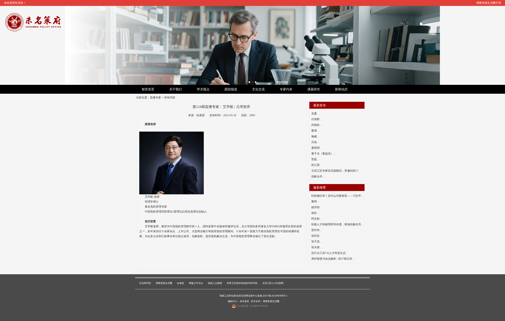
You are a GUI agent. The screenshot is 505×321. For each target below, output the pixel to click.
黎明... (315, 201)
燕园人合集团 (215, 283)
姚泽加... (316, 207)
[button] (249, 82)
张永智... (316, 247)
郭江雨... (316, 165)
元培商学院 (145, 283)
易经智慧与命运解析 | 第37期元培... (332, 258)
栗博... (315, 130)
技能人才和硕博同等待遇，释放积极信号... (337, 224)
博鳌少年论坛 (196, 283)
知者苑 (180, 283)
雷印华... (316, 230)
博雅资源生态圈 (164, 283)
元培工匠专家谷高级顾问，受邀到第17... (336, 170)
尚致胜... (316, 125)
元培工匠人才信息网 (272, 283)
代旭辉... (316, 119)
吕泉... (315, 142)
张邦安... (316, 235)
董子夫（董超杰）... (323, 153)
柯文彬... (316, 218)
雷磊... (315, 159)
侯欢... (315, 213)
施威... (315, 136)
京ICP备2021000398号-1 (275, 295)
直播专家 (155, 97)
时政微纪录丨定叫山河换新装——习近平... (337, 195)
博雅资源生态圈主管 (488, 2)
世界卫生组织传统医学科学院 (242, 283)
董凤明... (316, 147)
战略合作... (318, 176)
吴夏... (315, 113)
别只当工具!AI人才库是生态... (329, 253)
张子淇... (316, 241)
